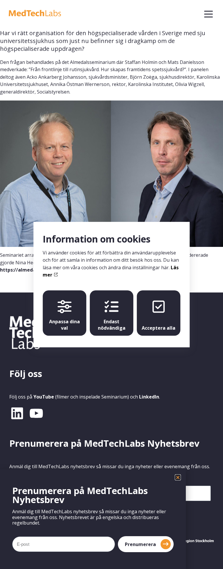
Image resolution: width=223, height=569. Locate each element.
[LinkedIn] (17, 413)
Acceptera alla (158, 328)
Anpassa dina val (64, 324)
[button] (178, 477)
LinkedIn (149, 397)
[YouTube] (36, 413)
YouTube (43, 397)
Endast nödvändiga (111, 324)
